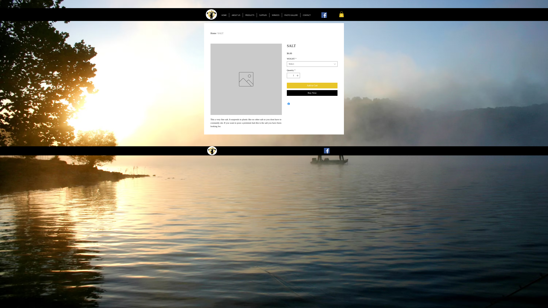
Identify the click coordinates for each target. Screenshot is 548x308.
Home (213, 33)
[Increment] (298, 75)
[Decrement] (289, 75)
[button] (250, 15)
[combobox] (312, 64)
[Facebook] (324, 15)
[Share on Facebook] (288, 104)
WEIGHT (291, 59)
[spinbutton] (293, 75)
